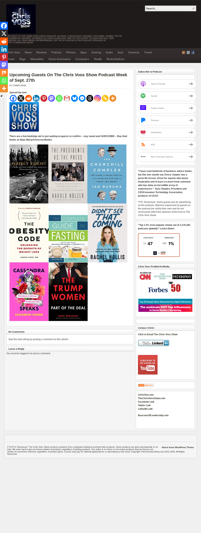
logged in (25, 353)
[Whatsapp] (59, 98)
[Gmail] (66, 98)
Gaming (96, 52)
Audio (109, 52)
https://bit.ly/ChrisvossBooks (36, 139)
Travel (148, 52)
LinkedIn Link (145, 409)
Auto (120, 52)
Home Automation (59, 59)
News (28, 52)
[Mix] (4, 73)
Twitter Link (144, 405)
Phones (71, 52)
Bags (22, 59)
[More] (112, 98)
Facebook (193, 52)
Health (98, 59)
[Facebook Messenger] (82, 98)
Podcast (56, 52)
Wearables (37, 59)
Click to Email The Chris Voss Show (157, 334)
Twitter (188, 52)
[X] (20, 98)
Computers (82, 59)
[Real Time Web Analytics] (146, 386)
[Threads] (89, 98)
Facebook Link (146, 401)
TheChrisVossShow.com (151, 398)
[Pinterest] (43, 98)
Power (11, 59)
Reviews (41, 52)
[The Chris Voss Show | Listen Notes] (159, 256)
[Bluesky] (74, 98)
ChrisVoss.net (146, 394)
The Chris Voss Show (21, 19)
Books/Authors (116, 59)
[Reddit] (28, 98)
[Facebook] (13, 98)
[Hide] (1, 96)
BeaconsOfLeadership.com (153, 415)
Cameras (133, 52)
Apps (83, 52)
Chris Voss (13, 52)
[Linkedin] (36, 98)
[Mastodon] (51, 98)
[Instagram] (97, 98)
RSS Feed (183, 52)
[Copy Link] (105, 98)
